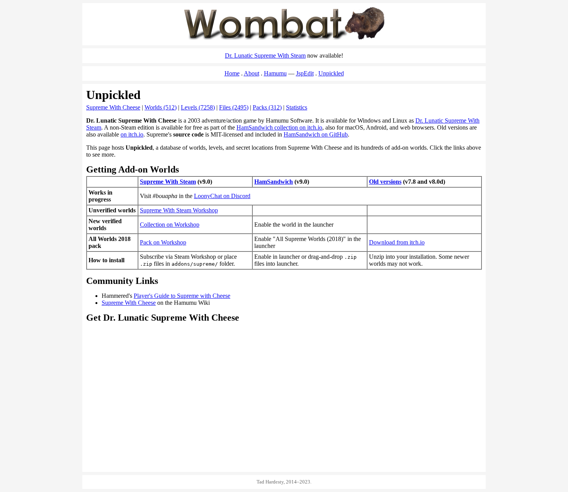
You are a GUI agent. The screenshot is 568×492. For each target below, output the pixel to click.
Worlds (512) (161, 107)
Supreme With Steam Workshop (179, 210)
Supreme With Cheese (113, 107)
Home (232, 73)
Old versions (385, 181)
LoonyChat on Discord (222, 196)
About (251, 73)
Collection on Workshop (169, 224)
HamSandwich (273, 181)
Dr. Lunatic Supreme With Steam (265, 55)
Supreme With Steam (168, 181)
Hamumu (275, 73)
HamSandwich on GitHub (316, 134)
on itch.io (132, 134)
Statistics (296, 107)
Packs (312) (267, 107)
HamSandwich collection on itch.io (279, 127)
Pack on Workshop (163, 242)
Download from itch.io (397, 242)
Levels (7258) (198, 107)
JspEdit (305, 73)
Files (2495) (233, 107)
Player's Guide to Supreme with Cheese (182, 295)
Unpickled (331, 73)
